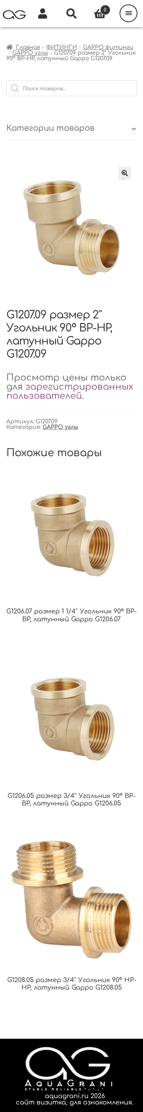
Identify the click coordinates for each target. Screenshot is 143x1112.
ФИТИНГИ (61, 47)
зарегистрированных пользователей (69, 391)
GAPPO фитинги (108, 47)
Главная (28, 47)
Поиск (71, 13)
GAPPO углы (30, 53)
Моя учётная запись (43, 13)
